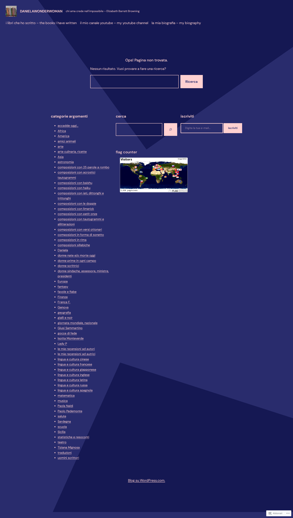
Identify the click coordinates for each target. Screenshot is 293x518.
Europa (63, 281)
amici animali (67, 141)
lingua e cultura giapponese (77, 370)
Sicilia (61, 432)
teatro (62, 442)
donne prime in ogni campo (77, 261)
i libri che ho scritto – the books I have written (41, 23)
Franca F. (64, 302)
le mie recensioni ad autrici (76, 354)
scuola (62, 427)
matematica (66, 396)
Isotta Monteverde (71, 338)
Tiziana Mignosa (69, 447)
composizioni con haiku (74, 188)
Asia (61, 157)
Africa (62, 131)
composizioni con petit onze (77, 214)
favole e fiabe (67, 292)
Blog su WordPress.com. (146, 480)
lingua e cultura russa (72, 385)
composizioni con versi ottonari (80, 229)
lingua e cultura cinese (73, 359)
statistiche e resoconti (73, 437)
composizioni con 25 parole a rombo (83, 167)
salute (62, 416)
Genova (63, 307)
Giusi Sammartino (70, 328)
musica (63, 401)
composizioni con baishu (75, 183)
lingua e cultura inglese (74, 375)
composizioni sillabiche (74, 245)
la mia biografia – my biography (176, 23)
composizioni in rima (72, 240)
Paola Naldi (65, 406)
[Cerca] (170, 129)
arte (60, 147)
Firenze (63, 297)
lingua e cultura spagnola (75, 390)
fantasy (63, 287)
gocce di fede (67, 333)
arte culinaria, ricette (72, 152)
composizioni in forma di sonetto (81, 235)
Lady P (62, 344)
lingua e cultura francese (75, 364)
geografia (64, 313)
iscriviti (233, 128)
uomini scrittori (68, 458)
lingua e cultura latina (72, 380)
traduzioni (65, 453)
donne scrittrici (68, 266)
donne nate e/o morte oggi (76, 255)
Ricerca (191, 81)
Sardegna (64, 421)
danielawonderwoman (41, 11)
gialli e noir (65, 318)
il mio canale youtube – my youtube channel (114, 23)
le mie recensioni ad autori (76, 349)
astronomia (66, 162)
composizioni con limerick (76, 209)
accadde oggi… (68, 126)
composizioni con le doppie (77, 204)
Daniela (63, 250)
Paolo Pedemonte (70, 411)
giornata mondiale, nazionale (77, 323)
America (63, 136)
